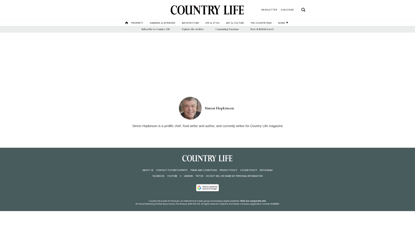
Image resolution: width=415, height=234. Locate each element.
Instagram (266, 170)
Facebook (159, 176)
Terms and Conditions (203, 170)
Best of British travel (261, 29)
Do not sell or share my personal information (234, 176)
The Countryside (261, 23)
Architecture (190, 23)
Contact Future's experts (172, 170)
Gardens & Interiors (162, 23)
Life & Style (212, 23)
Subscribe (287, 9)
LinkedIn (188, 176)
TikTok (199, 176)
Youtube (172, 176)
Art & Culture (235, 23)
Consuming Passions (227, 29)
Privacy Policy (228, 170)
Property (137, 23)
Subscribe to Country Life (156, 29)
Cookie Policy (248, 170)
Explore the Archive (193, 29)
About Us (148, 170)
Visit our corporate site (253, 201)
